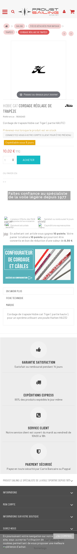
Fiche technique (14, 298)
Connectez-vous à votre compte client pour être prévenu (38, 135)
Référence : (9, 116)
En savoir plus (14, 291)
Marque (10, 305)
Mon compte (9, 504)
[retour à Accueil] (6, 26)
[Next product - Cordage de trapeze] (71, 33)
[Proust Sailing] (38, 11)
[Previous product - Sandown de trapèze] (64, 33)
